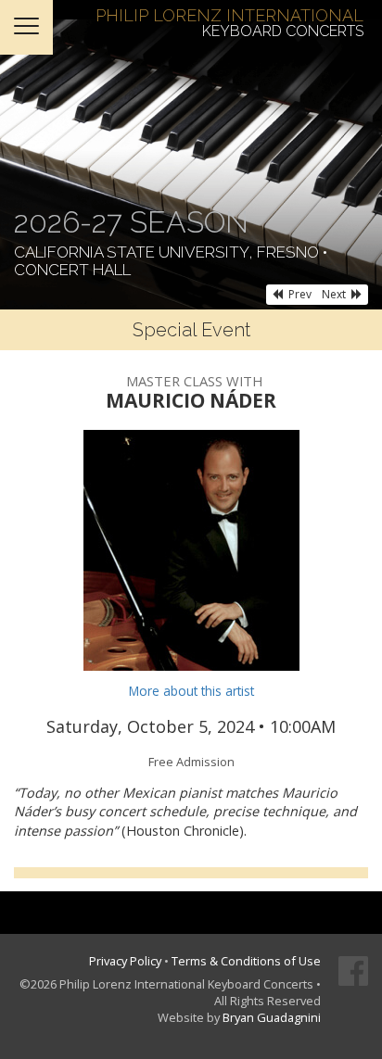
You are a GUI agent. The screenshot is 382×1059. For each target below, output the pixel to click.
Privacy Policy (125, 960)
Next (334, 294)
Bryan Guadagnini (272, 1017)
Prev (300, 294)
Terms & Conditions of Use (246, 960)
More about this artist (191, 691)
